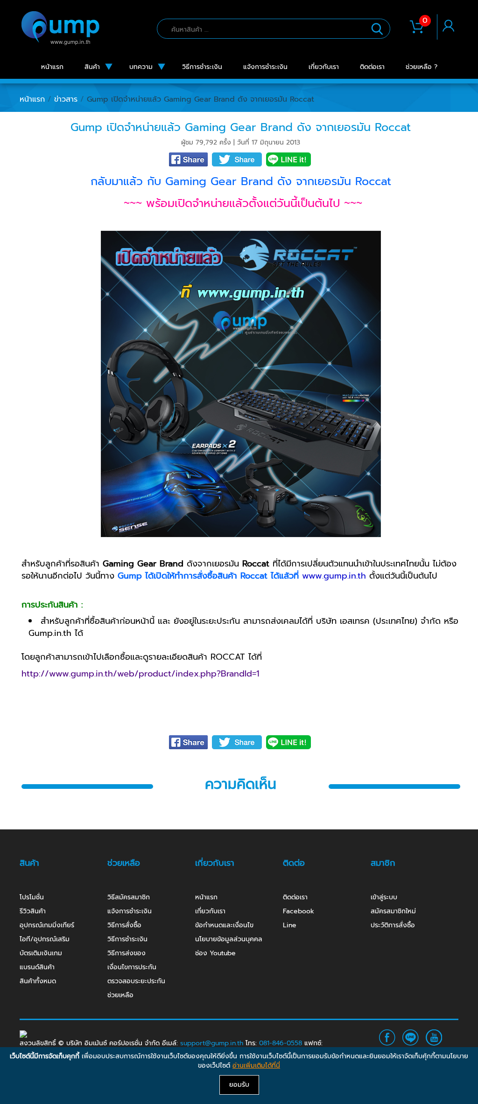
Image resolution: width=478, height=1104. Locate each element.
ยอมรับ (239, 1085)
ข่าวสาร (65, 99)
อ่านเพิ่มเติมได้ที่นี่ (256, 1065)
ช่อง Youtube (215, 953)
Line (289, 925)
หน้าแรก (32, 99)
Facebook (298, 911)
